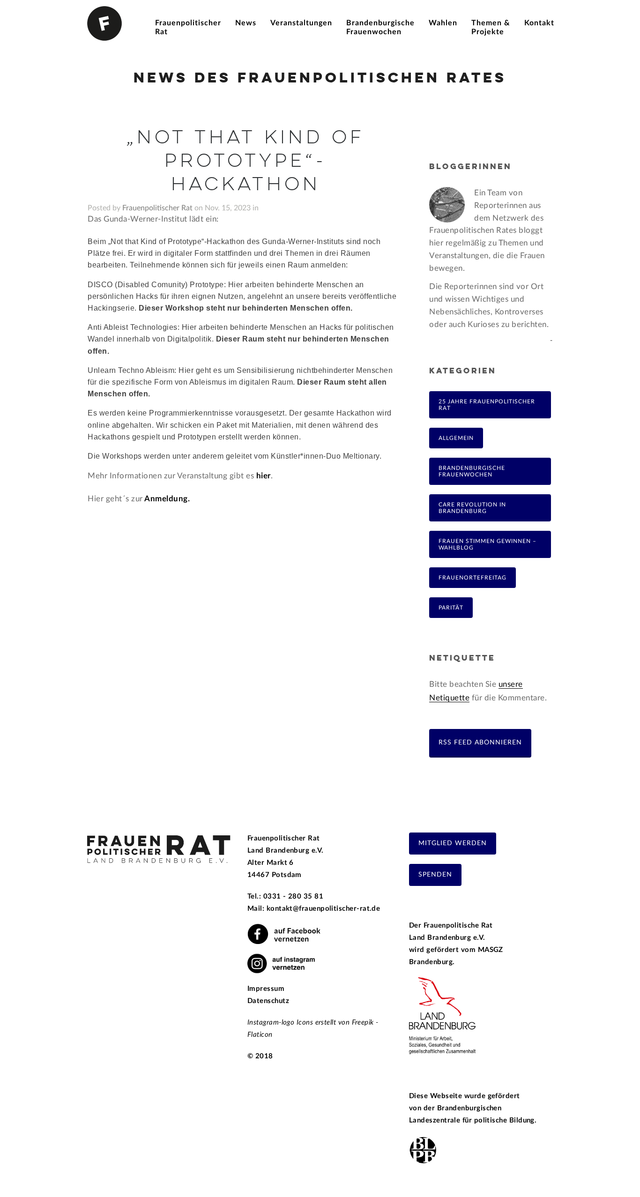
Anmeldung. (166, 499)
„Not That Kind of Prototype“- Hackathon (246, 161)
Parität (451, 607)
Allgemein (456, 438)
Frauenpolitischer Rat (157, 208)
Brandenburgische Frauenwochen (472, 471)
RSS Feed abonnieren (480, 742)
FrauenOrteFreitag (472, 577)
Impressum (265, 988)
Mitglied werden (452, 843)
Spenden (435, 874)
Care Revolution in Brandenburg (472, 508)
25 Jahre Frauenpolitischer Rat (487, 405)
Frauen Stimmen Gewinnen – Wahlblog (487, 544)
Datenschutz (268, 1000)
